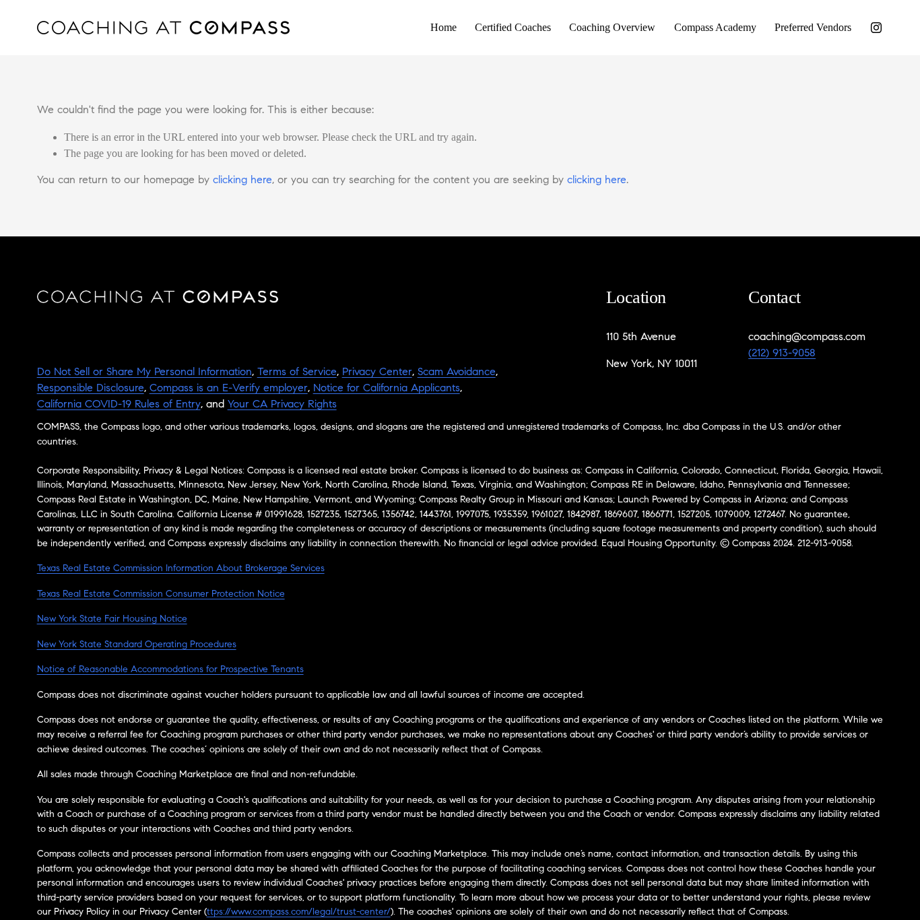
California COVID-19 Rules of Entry (119, 404)
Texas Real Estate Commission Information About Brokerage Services (181, 569)
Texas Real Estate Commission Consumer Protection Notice (161, 594)
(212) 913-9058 (782, 353)
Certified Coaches (513, 27)
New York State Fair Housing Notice (112, 619)
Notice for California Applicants (386, 388)
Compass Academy (715, 27)
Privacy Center (377, 372)
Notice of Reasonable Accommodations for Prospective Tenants (170, 670)
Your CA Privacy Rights (282, 404)
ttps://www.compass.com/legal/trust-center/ (299, 912)
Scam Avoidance (457, 372)
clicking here (242, 180)
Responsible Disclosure (90, 388)
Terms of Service (297, 372)
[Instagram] (876, 27)
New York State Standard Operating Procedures (136, 645)
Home (443, 27)
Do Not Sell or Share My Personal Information (144, 372)
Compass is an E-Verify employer (229, 388)
